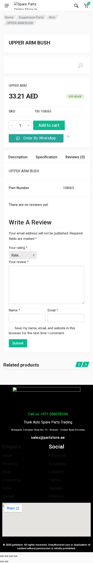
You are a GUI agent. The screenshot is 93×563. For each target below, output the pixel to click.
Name (14, 310)
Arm (52, 17)
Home (9, 17)
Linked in (56, 472)
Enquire (11, 447)
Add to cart (49, 125)
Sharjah (8, 496)
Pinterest (57, 496)
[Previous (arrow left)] (2, 561)
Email (53, 310)
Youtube (56, 488)
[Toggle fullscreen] (11, 556)
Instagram (57, 464)
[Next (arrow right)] (6, 561)
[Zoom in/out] (15, 556)
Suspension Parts (31, 17)
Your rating (18, 248)
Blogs (7, 472)
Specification (46, 157)
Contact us (11, 480)
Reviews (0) (75, 157)
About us (9, 464)
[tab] (18, 157)
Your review (19, 262)
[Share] (6, 556)
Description (18, 157)
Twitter (55, 480)
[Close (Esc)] (2, 556)
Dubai (7, 488)
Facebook (57, 455)
